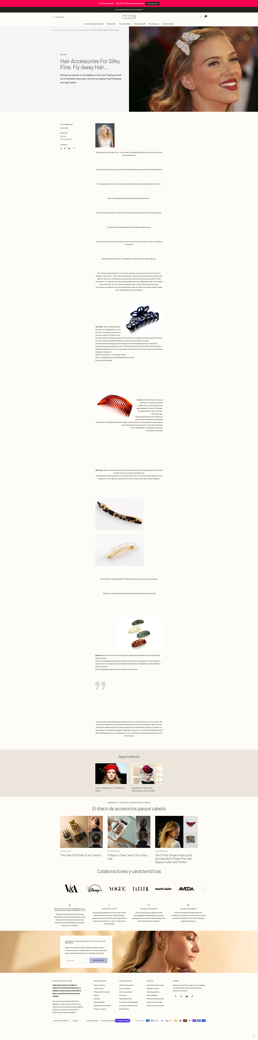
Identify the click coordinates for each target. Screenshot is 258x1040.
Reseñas (97, 999)
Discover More (152, 4)
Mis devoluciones (125, 999)
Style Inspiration (66, 139)
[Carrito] (205, 17)
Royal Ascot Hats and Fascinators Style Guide (143, 789)
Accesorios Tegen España (128, 1002)
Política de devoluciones (155, 999)
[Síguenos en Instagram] (181, 996)
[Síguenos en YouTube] (186, 996)
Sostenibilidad (99, 1002)
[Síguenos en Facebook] (175, 996)
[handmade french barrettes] (129, 514)
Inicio (54, 30)
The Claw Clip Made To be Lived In (80, 855)
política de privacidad (154, 1002)
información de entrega (155, 985)
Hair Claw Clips (65, 851)
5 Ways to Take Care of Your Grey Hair (127, 856)
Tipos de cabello (125, 24)
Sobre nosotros (99, 985)
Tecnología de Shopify (108, 1020)
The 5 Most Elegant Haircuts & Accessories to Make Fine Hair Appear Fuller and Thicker (173, 858)
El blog (96, 995)
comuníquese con (138, 918)
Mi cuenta (122, 995)
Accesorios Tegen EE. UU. (128, 1005)
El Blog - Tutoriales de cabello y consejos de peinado (73, 30)
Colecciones (111, 24)
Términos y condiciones (155, 1005)
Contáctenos (98, 988)
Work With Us (124, 1009)
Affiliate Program (153, 988)
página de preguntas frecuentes (151, 915)
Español (75, 1020)
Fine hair (63, 54)
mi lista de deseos (125, 992)
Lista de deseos (168, 24)
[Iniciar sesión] (200, 17)
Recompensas (154, 24)
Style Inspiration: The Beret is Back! (110, 789)
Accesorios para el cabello (94, 24)
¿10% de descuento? (126, 985)
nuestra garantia (153, 992)
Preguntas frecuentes (102, 992)
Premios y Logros (100, 1009)
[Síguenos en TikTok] (192, 996)
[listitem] (61, 148)
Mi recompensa (124, 988)
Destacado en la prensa (102, 1005)
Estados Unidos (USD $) (61, 1020)
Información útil (140, 24)
